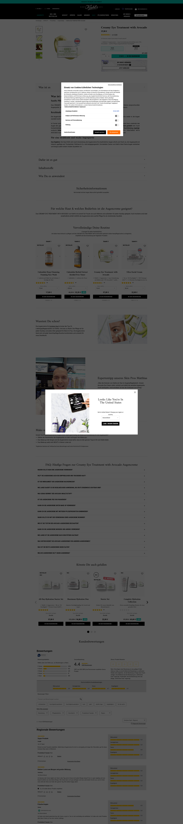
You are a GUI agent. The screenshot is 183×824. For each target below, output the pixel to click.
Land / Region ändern (110, 424)
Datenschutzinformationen (72, 107)
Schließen (135, 392)
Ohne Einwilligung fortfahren (115, 84)
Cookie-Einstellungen (69, 132)
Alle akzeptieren (114, 132)
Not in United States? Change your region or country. (110, 413)
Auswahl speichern (100, 132)
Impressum (82, 107)
